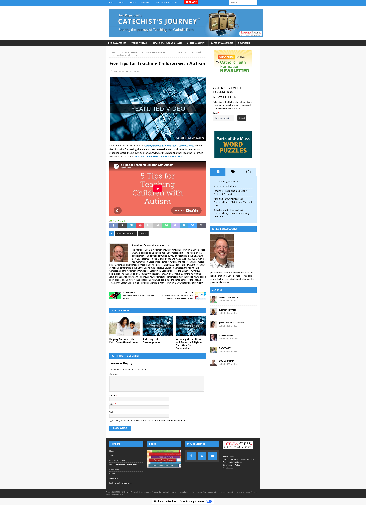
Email (112, 403)
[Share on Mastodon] (175, 225)
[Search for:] (243, 2)
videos (143, 233)
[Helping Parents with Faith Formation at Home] (124, 326)
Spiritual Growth (196, 43)
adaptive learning (126, 233)
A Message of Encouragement (152, 341)
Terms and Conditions (232, 462)
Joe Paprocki (118, 71)
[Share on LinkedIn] (131, 225)
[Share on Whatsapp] (166, 225)
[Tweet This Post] (122, 225)
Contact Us (114, 469)
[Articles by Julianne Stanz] (213, 313)
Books (133, 2)
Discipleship (244, 43)
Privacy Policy (244, 459)
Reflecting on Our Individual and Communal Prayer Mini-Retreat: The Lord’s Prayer (233, 202)
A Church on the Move (170, 273)
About (122, 2)
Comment (114, 374)
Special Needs (135, 71)
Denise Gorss (226, 335)
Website (113, 412)
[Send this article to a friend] (148, 225)
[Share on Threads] (201, 225)
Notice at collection (165, 501)
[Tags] (233, 172)
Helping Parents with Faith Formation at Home (123, 341)
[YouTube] (212, 456)
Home (111, 2)
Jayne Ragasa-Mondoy (231, 322)
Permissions (228, 468)
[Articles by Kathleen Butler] (213, 301)
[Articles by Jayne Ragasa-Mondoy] (213, 326)
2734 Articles (163, 245)
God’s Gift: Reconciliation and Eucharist (184, 258)
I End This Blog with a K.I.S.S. (227, 181)
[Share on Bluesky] (192, 225)
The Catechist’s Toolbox (148, 273)
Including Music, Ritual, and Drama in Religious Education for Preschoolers (189, 344)
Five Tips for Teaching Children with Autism (159, 156)
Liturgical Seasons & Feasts (167, 43)
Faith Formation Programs (166, 2)
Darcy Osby (225, 348)
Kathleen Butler (228, 297)
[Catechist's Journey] (186, 38)
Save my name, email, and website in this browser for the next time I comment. (149, 420)
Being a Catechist (117, 43)
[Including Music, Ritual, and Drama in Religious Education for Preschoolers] (191, 326)
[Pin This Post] (140, 225)
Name (112, 395)
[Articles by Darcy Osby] (213, 351)
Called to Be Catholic (128, 276)
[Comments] (248, 172)
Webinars (145, 2)
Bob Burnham (226, 360)
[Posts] (217, 172)
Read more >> (222, 282)
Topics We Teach (139, 43)
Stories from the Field (156, 52)
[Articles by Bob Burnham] (213, 364)
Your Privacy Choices (192, 501)
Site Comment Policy (231, 465)
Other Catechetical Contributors (123, 464)
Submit (242, 118)
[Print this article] (157, 225)
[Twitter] (202, 456)
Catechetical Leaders (222, 43)
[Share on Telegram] (184, 225)
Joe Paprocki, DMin (117, 460)
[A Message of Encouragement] (158, 326)
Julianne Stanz (227, 310)
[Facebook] (191, 456)
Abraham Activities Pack (225, 186)
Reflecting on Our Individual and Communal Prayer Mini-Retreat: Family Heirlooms (231, 213)
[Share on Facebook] (113, 225)
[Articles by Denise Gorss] (213, 339)
